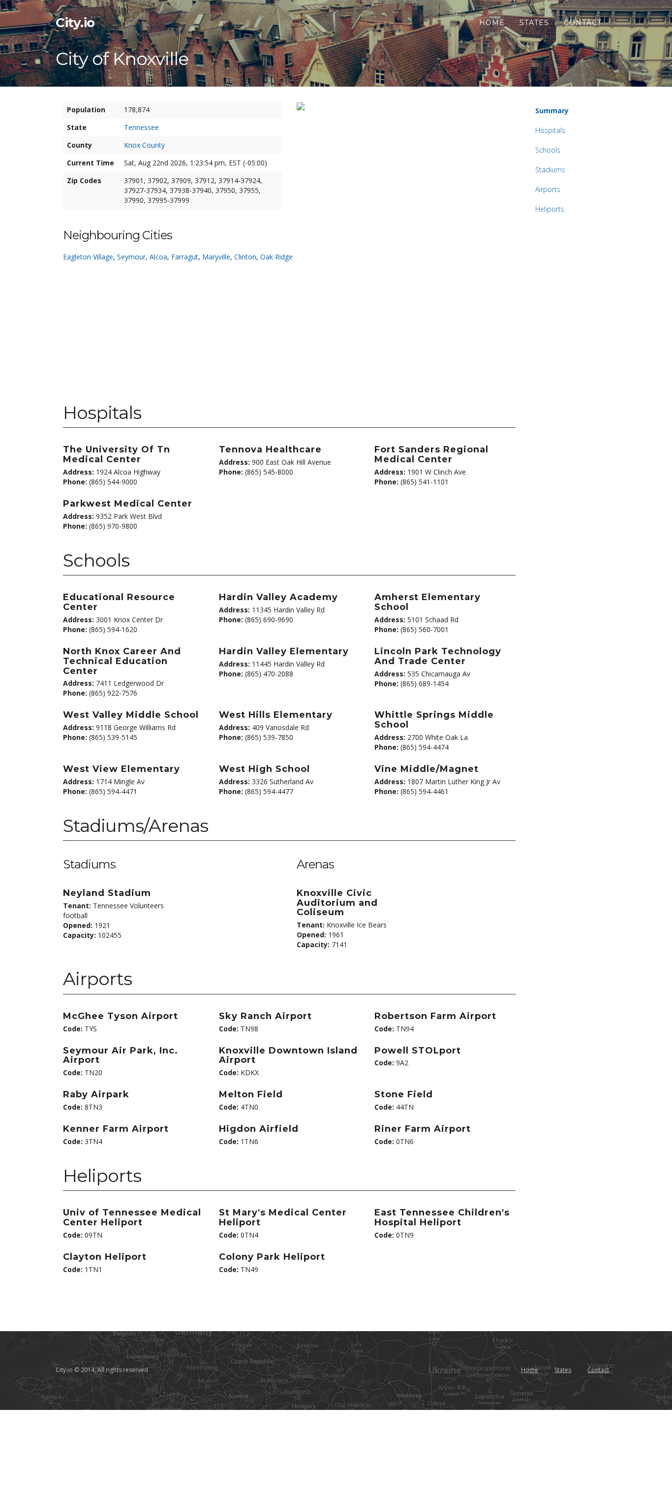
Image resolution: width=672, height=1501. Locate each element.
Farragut (184, 256)
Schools (547, 150)
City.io (75, 23)
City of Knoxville (122, 58)
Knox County (144, 145)
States (534, 22)
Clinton (245, 256)
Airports (547, 189)
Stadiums (550, 169)
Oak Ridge (276, 256)
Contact (583, 22)
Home (492, 22)
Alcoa (158, 256)
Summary (552, 110)
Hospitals (550, 130)
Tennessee (141, 127)
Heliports (549, 209)
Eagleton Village (88, 256)
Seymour (131, 256)
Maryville (216, 256)
